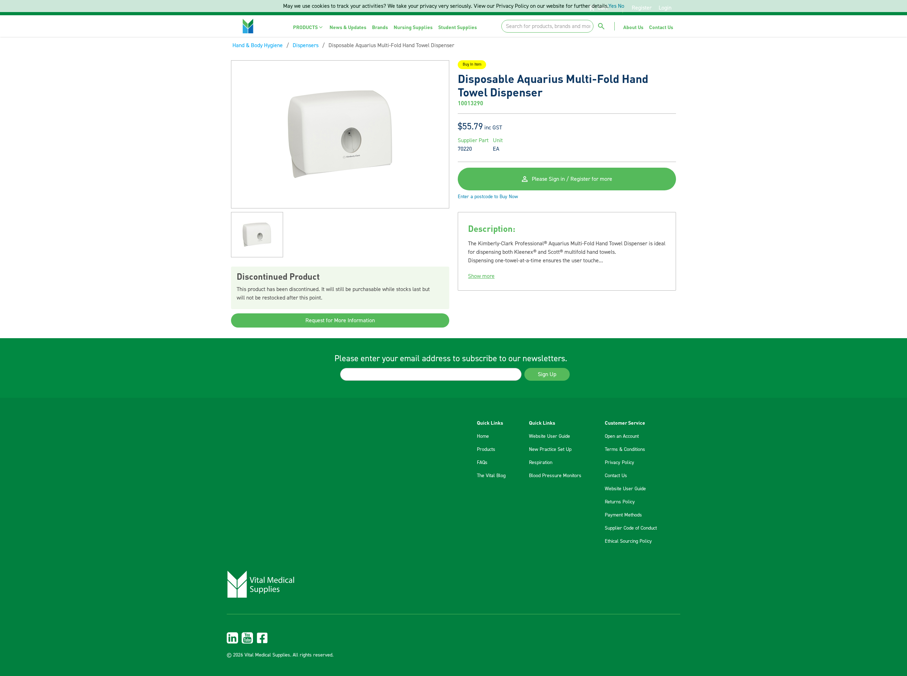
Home (483, 436)
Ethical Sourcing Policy (628, 541)
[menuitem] (308, 27)
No (621, 6)
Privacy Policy (619, 462)
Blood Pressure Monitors (555, 476)
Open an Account (622, 436)
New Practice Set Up (550, 449)
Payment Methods (623, 515)
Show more (481, 276)
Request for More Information (340, 320)
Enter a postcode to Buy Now (488, 197)
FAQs (482, 462)
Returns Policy (620, 502)
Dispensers (306, 45)
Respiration (540, 462)
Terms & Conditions (625, 449)
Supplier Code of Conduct (631, 528)
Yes (612, 6)
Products (486, 449)
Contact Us (616, 476)
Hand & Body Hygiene (257, 45)
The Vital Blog (491, 476)
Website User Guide (549, 436)
